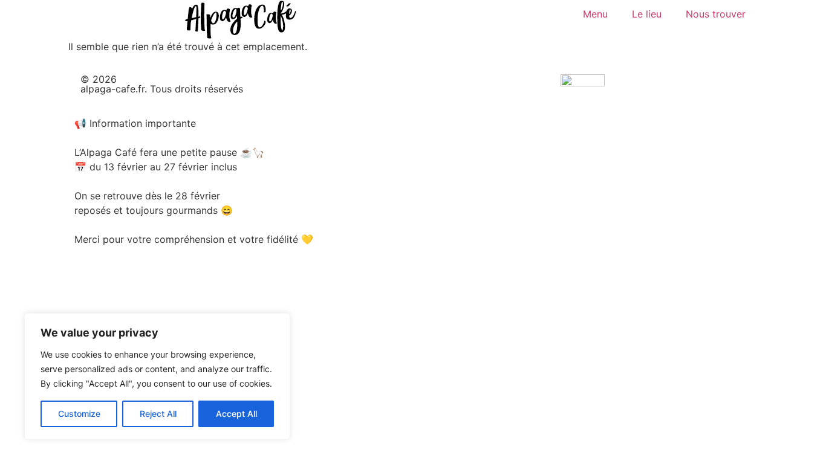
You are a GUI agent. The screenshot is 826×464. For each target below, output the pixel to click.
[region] (157, 376)
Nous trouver (716, 14)
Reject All (158, 413)
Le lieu (647, 14)
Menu (595, 14)
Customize (79, 413)
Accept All (236, 413)
